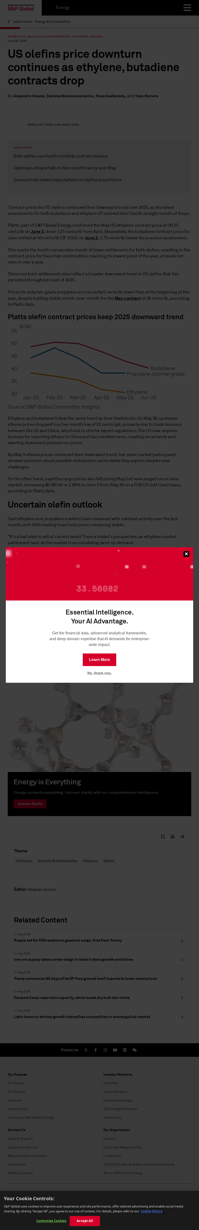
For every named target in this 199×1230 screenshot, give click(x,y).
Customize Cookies (51, 1221)
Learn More (99, 660)
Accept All (85, 1221)
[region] (99, 1210)
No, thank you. (99, 673)
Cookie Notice (152, 1211)
